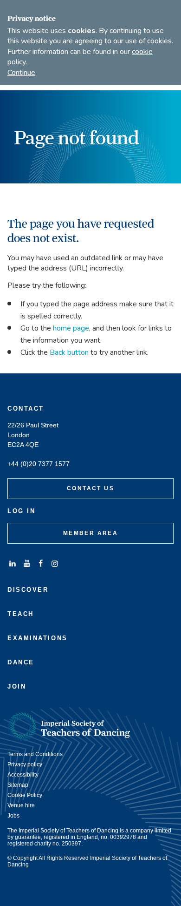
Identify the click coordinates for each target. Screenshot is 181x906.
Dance (20, 662)
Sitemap (17, 785)
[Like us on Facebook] (41, 563)
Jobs (13, 815)
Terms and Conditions (35, 754)
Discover (27, 589)
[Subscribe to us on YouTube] (26, 563)
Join (16, 686)
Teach (20, 613)
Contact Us (90, 488)
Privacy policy (24, 764)
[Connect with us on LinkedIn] (12, 563)
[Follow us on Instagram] (55, 563)
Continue (21, 73)
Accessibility (23, 774)
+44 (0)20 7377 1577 (38, 463)
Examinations (37, 638)
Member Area (90, 533)
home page (71, 328)
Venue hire (21, 805)
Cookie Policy (24, 795)
